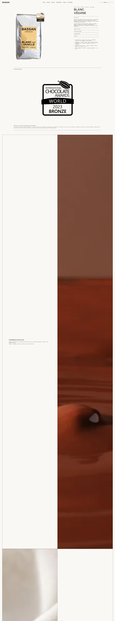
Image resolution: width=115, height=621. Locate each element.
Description (76, 17)
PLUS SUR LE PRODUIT (18, 69)
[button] (48, 2)
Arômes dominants (77, 33)
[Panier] (112, 2)
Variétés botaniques (78, 31)
